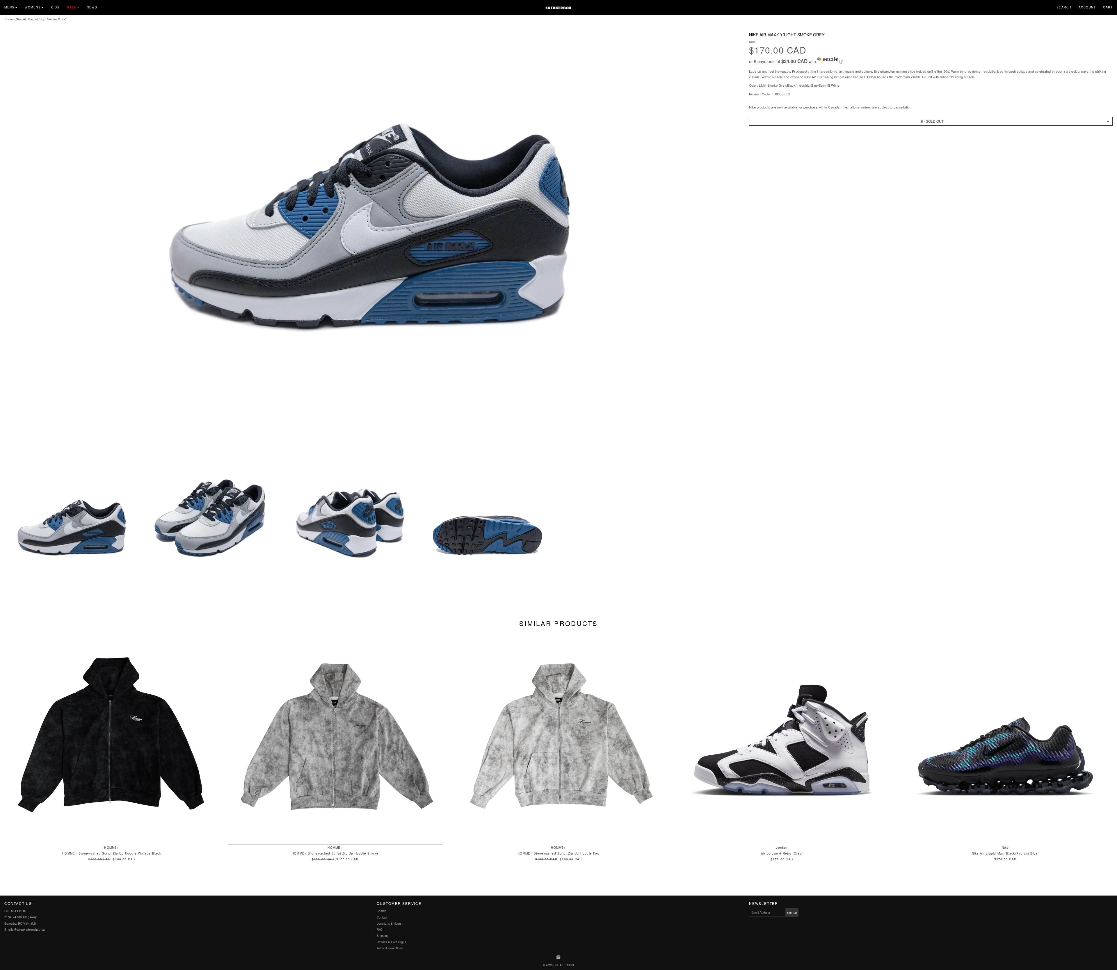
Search (1063, 7)
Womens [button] (33, 7)
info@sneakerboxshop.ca (26, 930)
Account (1087, 7)
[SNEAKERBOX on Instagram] (558, 958)
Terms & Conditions (390, 948)
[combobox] (931, 121)
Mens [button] (9, 7)
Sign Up (792, 912)
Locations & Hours (389, 923)
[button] (931, 60)
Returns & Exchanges (391, 942)
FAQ (380, 930)
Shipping (383, 936)
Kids (55, 7)
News (92, 7)
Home (8, 19)
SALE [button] (72, 7)
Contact (382, 917)
